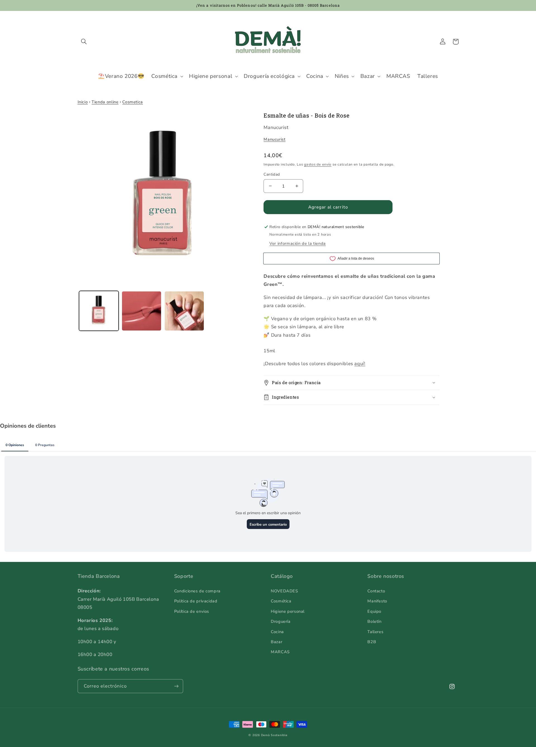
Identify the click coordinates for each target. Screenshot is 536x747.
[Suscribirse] (176, 686)
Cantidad (272, 174)
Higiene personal (288, 611)
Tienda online (105, 102)
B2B (371, 642)
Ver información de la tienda (297, 243)
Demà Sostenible (274, 735)
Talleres (375, 632)
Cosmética (281, 601)
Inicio (83, 102)
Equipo (374, 611)
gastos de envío (317, 164)
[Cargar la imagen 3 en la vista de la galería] (184, 311)
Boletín (374, 621)
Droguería (281, 621)
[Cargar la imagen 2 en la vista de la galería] (142, 311)
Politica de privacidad (195, 601)
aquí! (359, 363)
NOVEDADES (284, 591)
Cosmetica (132, 102)
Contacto (376, 591)
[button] (84, 41)
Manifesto (377, 601)
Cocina (277, 632)
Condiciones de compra (197, 591)
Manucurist (274, 139)
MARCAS (280, 652)
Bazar (276, 642)
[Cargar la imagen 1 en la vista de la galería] (99, 311)
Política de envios (191, 611)
